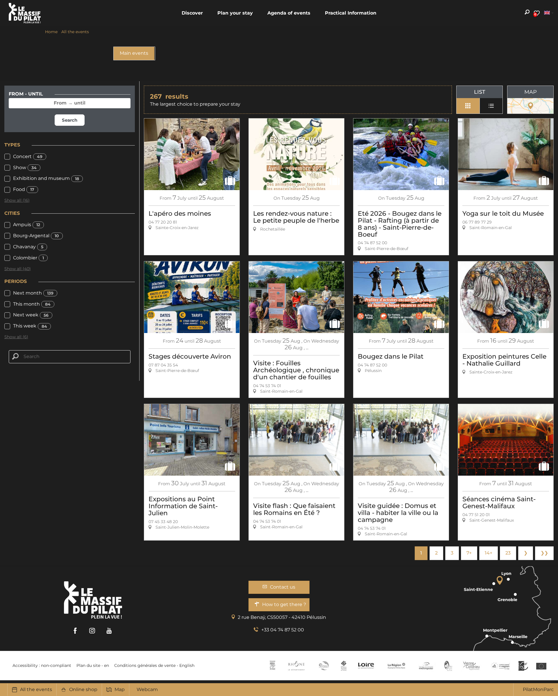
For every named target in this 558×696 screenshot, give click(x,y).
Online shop (83, 689)
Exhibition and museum (46, 178)
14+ (488, 553)
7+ (469, 553)
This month (32, 304)
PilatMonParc (538, 689)
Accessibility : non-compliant (41, 665)
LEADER (523, 666)
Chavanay (28, 246)
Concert (27, 156)
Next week (31, 315)
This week (30, 326)
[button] (192, 13)
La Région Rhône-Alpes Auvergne (396, 666)
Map (120, 689)
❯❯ (544, 553)
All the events (36, 689)
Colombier (28, 258)
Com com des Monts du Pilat (272, 666)
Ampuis (26, 224)
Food (23, 189)
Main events (134, 53)
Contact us (282, 587)
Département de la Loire (366, 666)
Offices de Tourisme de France (343, 666)
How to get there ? (284, 604)
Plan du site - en (92, 665)
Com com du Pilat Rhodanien (323, 666)
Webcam (147, 689)
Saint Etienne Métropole (426, 666)
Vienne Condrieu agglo (471, 666)
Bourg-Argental (36, 235)
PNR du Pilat (448, 666)
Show (25, 167)
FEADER (500, 666)
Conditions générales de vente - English (154, 665)
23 (508, 553)
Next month (33, 293)
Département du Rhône (296, 666)
